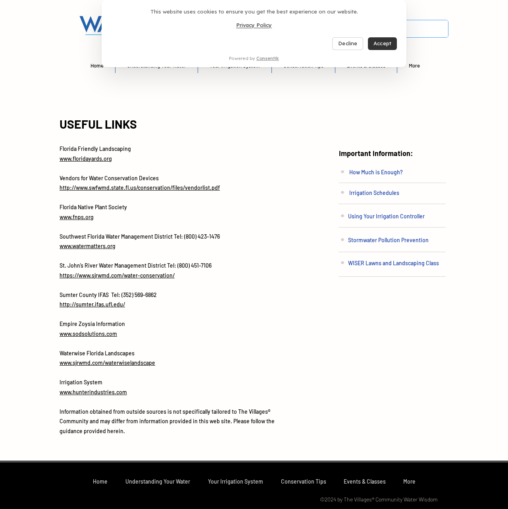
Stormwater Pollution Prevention (388, 240)
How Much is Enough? (376, 172)
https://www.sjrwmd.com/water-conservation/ (117, 275)
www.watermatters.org (87, 246)
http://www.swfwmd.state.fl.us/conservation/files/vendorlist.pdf (140, 187)
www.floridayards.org (86, 158)
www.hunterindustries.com (93, 392)
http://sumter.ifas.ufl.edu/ (92, 304)
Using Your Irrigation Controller (386, 216)
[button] (157, 482)
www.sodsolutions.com (88, 333)
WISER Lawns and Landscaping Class (393, 263)
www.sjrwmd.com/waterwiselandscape (107, 362)
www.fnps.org (77, 217)
